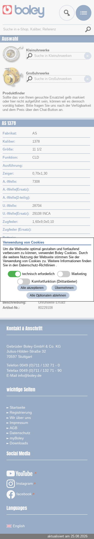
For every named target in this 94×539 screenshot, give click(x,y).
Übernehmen (64, 288)
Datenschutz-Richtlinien (37, 265)
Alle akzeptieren (32, 288)
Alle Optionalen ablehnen (48, 295)
